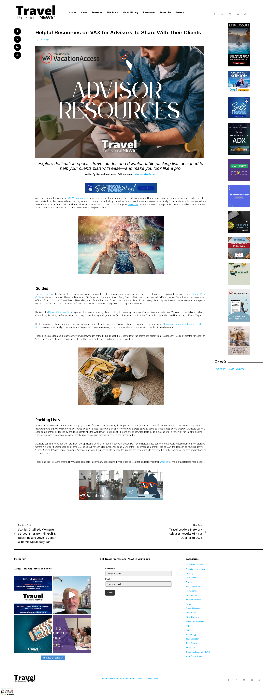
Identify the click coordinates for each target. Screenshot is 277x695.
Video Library (130, 12)
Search (180, 12)
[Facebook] (228, 679)
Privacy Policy (152, 678)
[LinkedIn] (251, 679)
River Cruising (192, 617)
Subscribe (165, 12)
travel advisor (46, 294)
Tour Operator (192, 639)
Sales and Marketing (195, 621)
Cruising (189, 573)
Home (72, 12)
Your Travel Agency (194, 656)
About (132, 678)
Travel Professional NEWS (198, 652)
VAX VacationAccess (146, 174)
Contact (140, 678)
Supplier (189, 626)
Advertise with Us (110, 678)
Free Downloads (193, 586)
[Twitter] (236, 677)
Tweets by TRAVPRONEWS (229, 369)
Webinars (112, 12)
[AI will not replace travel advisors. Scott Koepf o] (72, 595)
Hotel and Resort (193, 599)
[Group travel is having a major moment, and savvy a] (33, 634)
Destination (191, 578)
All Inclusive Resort (194, 565)
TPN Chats (191, 647)
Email (108, 579)
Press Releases (193, 608)
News (84, 12)
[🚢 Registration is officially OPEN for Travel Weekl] (33, 595)
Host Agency (191, 591)
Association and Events (196, 569)
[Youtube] (259, 679)
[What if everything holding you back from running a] (72, 634)
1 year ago (44, 39)
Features (97, 12)
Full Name (110, 568)
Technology (191, 634)
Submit (110, 592)
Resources (149, 12)
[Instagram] (244, 679)
